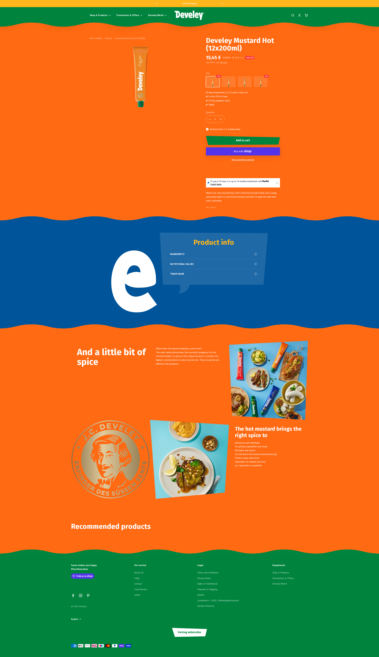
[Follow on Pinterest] (88, 596)
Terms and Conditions (208, 572)
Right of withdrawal (207, 583)
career (137, 594)
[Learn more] (277, 183)
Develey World (155, 15)
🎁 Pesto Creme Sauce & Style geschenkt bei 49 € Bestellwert (189, 3)
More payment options (243, 159)
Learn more (216, 184)
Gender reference (205, 605)
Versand (223, 62)
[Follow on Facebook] (73, 596)
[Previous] (156, 3)
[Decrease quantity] (209, 119)
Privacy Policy (204, 578)
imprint (200, 594)
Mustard (108, 38)
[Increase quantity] (220, 119)
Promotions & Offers (128, 15)
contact (138, 583)
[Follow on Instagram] (81, 596)
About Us (138, 572)
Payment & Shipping (207, 589)
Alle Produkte (96, 38)
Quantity (210, 112)
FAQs (137, 578)
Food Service (140, 589)
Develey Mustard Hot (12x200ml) (130, 38)
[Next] (222, 3)
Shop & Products (99, 15)
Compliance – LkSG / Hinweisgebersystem (218, 600)
